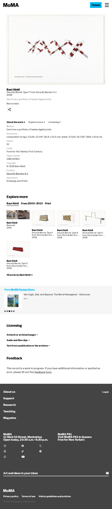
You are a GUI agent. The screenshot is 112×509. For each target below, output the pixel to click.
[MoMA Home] (11, 5)
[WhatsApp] (11, 456)
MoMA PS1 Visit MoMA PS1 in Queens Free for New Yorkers (75, 436)
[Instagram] (11, 445)
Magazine (9, 417)
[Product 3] (9, 311)
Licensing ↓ (54, 122)
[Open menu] (107, 5)
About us (9, 391)
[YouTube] (29, 456)
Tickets (95, 5)
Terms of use (28, 496)
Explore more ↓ (36, 122)
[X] (46, 445)
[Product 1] (5, 311)
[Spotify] (46, 451)
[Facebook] (29, 445)
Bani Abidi (13, 89)
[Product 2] (7, 311)
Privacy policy (10, 496)
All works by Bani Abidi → (20, 275)
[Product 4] (11, 311)
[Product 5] (13, 311)
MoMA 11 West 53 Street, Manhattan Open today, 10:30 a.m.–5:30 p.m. (25, 436)
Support (8, 398)
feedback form (42, 372)
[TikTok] (29, 451)
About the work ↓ (16, 122)
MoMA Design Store (23, 289)
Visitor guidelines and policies (55, 496)
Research (9, 404)
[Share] (9, 109)
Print (48, 203)
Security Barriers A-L (17, 173)
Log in (105, 392)
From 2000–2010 (32, 203)
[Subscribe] (107, 473)
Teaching (9, 411)
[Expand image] (56, 49)
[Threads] (11, 451)
